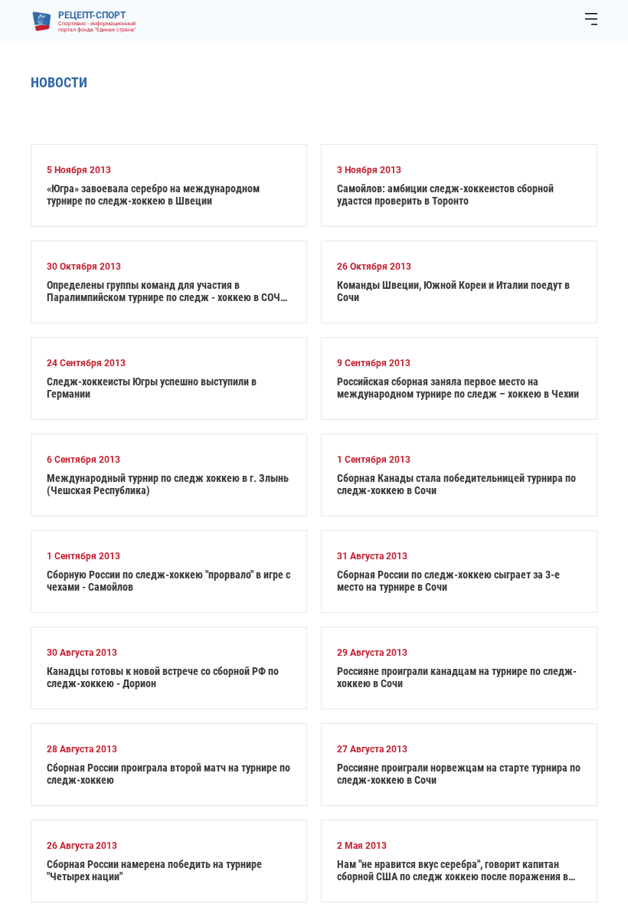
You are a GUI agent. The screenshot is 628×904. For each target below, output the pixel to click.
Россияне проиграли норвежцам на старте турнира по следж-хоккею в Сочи (459, 774)
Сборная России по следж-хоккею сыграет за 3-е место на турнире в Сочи (448, 580)
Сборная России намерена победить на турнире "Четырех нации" (154, 870)
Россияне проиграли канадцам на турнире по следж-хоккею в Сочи (457, 677)
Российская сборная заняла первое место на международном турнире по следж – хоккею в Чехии (458, 387)
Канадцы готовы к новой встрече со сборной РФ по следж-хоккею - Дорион (163, 677)
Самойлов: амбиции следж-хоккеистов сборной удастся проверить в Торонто (445, 194)
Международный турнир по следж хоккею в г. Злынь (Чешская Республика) (168, 484)
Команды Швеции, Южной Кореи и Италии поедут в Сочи (453, 291)
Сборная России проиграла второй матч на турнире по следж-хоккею (168, 774)
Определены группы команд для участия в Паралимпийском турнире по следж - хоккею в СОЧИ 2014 (166, 291)
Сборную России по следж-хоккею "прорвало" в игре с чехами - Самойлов (168, 580)
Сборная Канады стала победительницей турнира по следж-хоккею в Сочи (456, 484)
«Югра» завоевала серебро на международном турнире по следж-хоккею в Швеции (153, 194)
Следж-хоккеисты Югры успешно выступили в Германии (152, 387)
